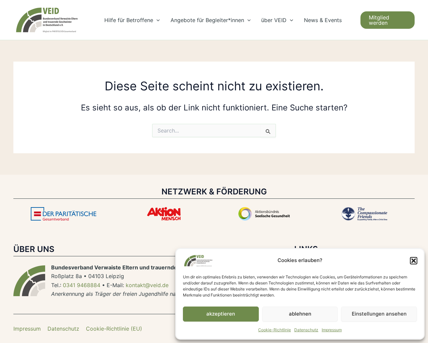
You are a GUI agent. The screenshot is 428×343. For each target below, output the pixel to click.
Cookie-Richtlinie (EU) (114, 328)
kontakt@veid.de (147, 285)
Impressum (332, 329)
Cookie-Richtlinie (274, 329)
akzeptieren (220, 314)
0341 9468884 (81, 285)
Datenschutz (306, 329)
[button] (413, 260)
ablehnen (300, 314)
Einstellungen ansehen (379, 314)
